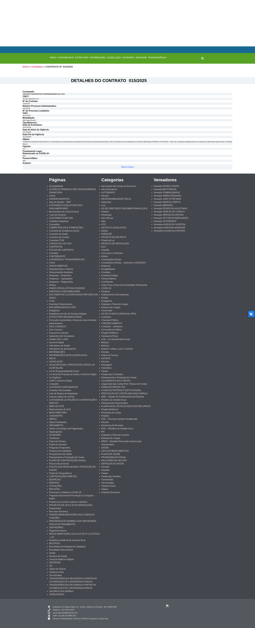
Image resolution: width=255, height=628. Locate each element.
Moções (105, 342)
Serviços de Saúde (58, 556)
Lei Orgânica (55, 377)
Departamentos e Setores (61, 269)
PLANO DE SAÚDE (110, 454)
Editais (104, 231)
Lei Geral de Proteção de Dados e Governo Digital (72, 374)
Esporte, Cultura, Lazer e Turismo (117, 349)
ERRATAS (54, 483)
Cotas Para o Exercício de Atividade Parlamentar (124, 285)
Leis (103, 205)
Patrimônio (106, 368)
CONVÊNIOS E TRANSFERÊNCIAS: (67, 259)
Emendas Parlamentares (61, 304)
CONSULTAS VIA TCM (60, 243)
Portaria (105, 212)
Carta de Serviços (57, 215)
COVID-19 (106, 288)
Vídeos (104, 489)
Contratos (37, 66)
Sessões (105, 470)
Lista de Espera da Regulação (63, 393)
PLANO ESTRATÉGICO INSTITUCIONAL (121, 390)
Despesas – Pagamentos (61, 282)
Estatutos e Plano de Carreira (115, 435)
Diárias (52, 285)
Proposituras (55, 508)
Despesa (105, 291)
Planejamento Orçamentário (114, 403)
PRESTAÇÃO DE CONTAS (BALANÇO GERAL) (124, 393)
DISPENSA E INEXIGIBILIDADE (64, 291)
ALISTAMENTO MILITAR (61, 218)
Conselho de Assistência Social (64, 231)
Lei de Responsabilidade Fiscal (64, 371)
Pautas (104, 371)
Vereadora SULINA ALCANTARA (169, 231)
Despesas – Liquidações (61, 279)
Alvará (52, 196)
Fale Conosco (55, 330)
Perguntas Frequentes (59, 448)
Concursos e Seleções (112, 253)
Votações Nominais (110, 492)
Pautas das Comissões (112, 374)
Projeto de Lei (107, 240)
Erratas (104, 298)
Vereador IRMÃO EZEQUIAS (167, 196)
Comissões (54, 224)
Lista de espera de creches (62, 397)
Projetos (105, 416)
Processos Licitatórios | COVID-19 (65, 492)
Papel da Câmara (57, 441)
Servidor (105, 467)
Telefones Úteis (56, 572)
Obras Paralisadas (58, 422)
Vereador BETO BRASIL (165, 189)
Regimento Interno (58, 531)
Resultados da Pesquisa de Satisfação (67, 546)
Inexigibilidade (108, 269)
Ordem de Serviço (109, 355)
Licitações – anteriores (112, 326)
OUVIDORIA (128, 57)
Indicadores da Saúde (59, 346)
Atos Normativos (109, 189)
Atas (103, 221)
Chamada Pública (109, 320)
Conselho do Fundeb (59, 237)
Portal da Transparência (60, 473)
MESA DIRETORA (58, 412)
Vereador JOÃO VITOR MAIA (167, 199)
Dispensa (105, 266)
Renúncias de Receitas (112, 425)
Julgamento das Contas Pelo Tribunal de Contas (124, 384)
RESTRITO (54, 543)
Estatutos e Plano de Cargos (114, 304)
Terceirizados (55, 575)
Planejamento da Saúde (60, 454)
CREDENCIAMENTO (111, 323)
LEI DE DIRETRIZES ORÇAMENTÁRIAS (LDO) (124, 208)
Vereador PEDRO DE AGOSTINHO (170, 208)
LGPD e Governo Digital (60, 381)
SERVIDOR (141, 57)
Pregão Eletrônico (109, 333)
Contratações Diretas (111, 259)
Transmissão (107, 479)
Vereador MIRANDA (163, 205)
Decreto (105, 196)
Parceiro (105, 361)
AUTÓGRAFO (108, 192)
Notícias (105, 346)
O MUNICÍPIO (55, 416)
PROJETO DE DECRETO (113, 237)
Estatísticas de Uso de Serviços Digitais (68, 314)
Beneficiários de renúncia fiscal (64, 212)
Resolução (106, 215)
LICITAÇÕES (55, 486)
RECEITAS (54, 489)
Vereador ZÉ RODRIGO (165, 221)
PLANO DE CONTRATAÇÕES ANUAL (67, 460)
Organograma (55, 432)
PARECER (106, 234)
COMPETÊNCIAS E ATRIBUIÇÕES (66, 227)
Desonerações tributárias (61, 272)
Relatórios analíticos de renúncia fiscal (67, 540)
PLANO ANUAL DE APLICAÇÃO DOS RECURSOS (126, 406)
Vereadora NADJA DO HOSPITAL (170, 224)
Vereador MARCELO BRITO (167, 202)
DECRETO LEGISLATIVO (113, 227)
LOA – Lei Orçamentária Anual (115, 339)
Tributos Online (108, 486)
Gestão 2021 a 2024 (58, 339)
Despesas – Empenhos (60, 275)
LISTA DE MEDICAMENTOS (115, 451)
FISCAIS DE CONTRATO (61, 250)
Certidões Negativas (58, 221)
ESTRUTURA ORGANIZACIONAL (65, 317)
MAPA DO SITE (56, 406)
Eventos (105, 352)
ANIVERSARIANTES (59, 199)
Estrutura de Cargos (110, 307)
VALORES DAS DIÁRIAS (61, 591)
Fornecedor (106, 310)
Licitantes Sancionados (60, 390)
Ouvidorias (54, 438)
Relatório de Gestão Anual (113, 400)
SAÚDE (105, 448)
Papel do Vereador (58, 444)
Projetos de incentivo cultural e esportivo (68, 502)
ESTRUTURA (82, 57)
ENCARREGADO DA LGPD (62, 307)
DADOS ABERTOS (58, 266)
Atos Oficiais (107, 218)
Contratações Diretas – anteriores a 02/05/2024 (123, 263)
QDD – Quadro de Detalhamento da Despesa (122, 397)
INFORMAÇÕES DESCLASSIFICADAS (68, 355)
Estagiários (54, 310)
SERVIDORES (56, 527)
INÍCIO (53, 57)
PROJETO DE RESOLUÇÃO (115, 243)
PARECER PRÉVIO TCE (113, 387)
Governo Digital (56, 342)
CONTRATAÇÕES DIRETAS (63, 476)
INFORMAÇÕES (98, 57)
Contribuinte (107, 282)
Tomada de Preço (109, 336)
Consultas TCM (56, 240)
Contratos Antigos (109, 275)
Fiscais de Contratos (59, 333)
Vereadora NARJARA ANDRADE (169, 227)
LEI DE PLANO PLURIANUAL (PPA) (118, 314)
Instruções (106, 202)
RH (103, 432)
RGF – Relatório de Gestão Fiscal (117, 428)
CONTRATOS (56, 247)
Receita (105, 422)
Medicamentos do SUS (60, 409)
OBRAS (53, 419)
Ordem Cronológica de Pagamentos (66, 428)
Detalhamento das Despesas (115, 294)
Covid (52, 263)
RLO (103, 247)
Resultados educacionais (61, 550)
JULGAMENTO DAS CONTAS (115, 381)
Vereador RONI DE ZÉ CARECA (169, 212)
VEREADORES (56, 594)
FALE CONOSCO (57, 326)
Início (26, 66)
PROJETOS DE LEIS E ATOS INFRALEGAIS (70, 505)
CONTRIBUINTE (66, 57)
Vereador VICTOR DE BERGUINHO (171, 218)
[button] (202, 58)
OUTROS (105, 358)
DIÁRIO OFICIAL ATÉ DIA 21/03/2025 (67, 288)
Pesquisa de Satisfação (60, 451)
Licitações (54, 384)
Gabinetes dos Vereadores (61, 336)
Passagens (106, 365)
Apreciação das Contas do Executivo (118, 186)
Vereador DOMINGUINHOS (167, 192)
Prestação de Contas (111, 412)
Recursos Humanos (58, 511)
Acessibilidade (56, 186)
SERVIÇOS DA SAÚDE (112, 464)
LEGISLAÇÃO (114, 57)
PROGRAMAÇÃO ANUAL (113, 457)
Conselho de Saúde (58, 234)
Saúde (52, 553)
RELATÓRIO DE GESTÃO (114, 460)
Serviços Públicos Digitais (61, 559)
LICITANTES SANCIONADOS (63, 387)
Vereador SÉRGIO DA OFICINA (169, 215)
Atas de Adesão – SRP (60, 202)
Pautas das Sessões (111, 476)
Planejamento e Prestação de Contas (66, 457)
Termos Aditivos (108, 279)
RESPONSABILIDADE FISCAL (116, 199)
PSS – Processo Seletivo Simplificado (119, 419)
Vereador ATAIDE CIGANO (166, 186)
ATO (103, 224)
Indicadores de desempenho (62, 349)
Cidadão (105, 250)
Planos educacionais (59, 464)
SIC (51, 566)
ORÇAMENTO (56, 425)
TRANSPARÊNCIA (157, 57)
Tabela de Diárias (57, 569)
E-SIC (52, 301)
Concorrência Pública (111, 330)
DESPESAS (55, 479)
